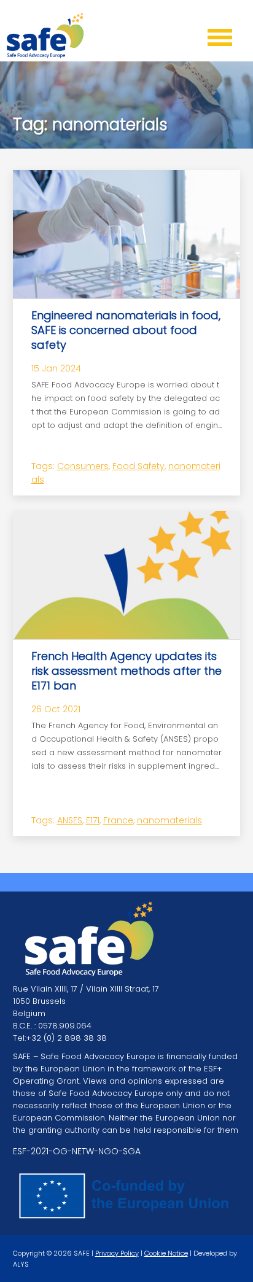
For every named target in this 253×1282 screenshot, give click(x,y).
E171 (92, 820)
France (118, 820)
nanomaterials (169, 820)
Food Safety (138, 466)
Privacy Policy (117, 1253)
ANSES (69, 820)
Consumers (83, 466)
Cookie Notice (166, 1253)
